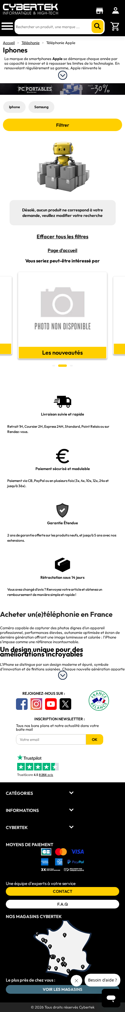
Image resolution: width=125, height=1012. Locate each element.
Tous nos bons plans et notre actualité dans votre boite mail (57, 727)
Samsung (41, 107)
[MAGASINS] (101, 11)
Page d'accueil (62, 250)
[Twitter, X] (65, 704)
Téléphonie (31, 42)
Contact (62, 891)
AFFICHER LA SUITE (63, 75)
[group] (62, 315)
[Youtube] (51, 704)
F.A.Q (62, 904)
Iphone (14, 107)
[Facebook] (22, 704)
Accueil (9, 42)
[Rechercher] (97, 26)
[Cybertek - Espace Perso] (115, 10)
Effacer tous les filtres (62, 236)
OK (94, 739)
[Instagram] (36, 704)
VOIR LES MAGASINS (62, 989)
